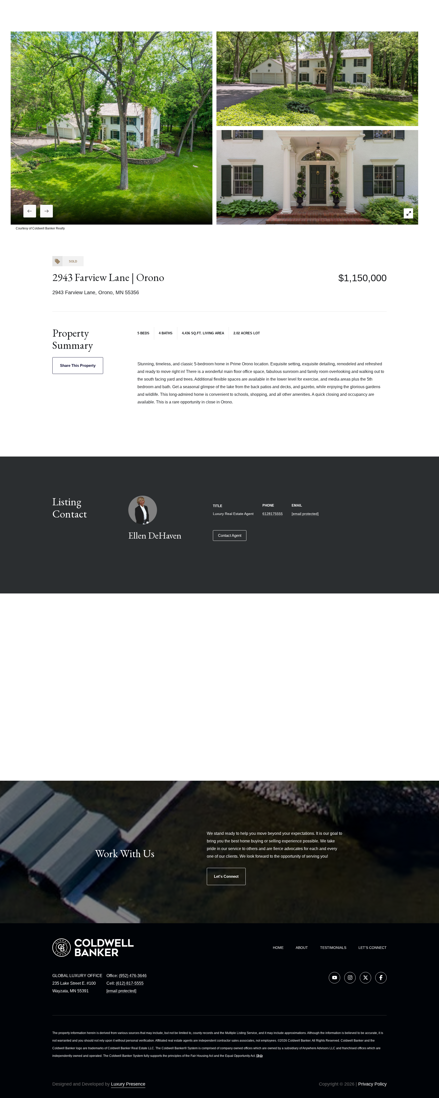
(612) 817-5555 (130, 983)
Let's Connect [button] (226, 876)
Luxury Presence (128, 1084)
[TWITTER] (365, 977)
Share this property (78, 365)
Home (278, 948)
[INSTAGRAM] (350, 977)
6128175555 (272, 514)
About (302, 948)
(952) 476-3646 (133, 976)
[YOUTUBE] (334, 977)
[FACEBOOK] (381, 977)
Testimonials (333, 948)
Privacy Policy (372, 1084)
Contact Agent (229, 535)
